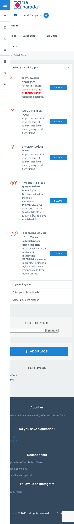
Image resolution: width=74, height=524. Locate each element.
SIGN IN (13, 25)
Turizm (14, 72)
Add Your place (33, 15)
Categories (29, 35)
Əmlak (14, 61)
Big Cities (51, 35)
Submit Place (20, 55)
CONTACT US (10, 441)
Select (58, 87)
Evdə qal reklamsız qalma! (17, 475)
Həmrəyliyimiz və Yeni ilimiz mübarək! (24, 462)
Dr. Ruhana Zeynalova (15, 468)
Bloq (13, 49)
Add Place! (39, 351)
